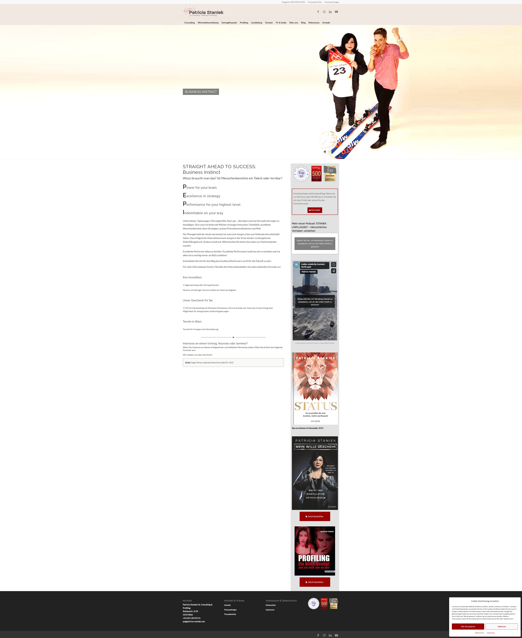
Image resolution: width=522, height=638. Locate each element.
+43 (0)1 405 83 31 (192, 618)
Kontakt (227, 605)
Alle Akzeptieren (468, 626)
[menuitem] (293, 2)
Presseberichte (230, 614)
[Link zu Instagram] (324, 11)
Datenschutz (479, 633)
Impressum (491, 633)
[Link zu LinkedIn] (330, 11)
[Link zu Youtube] (336, 11)
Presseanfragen (230, 610)
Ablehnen (502, 626)
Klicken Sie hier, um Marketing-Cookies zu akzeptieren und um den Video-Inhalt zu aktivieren (315, 243)
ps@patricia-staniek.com (194, 621)
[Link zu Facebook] (318, 11)
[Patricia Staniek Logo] (203, 11)
